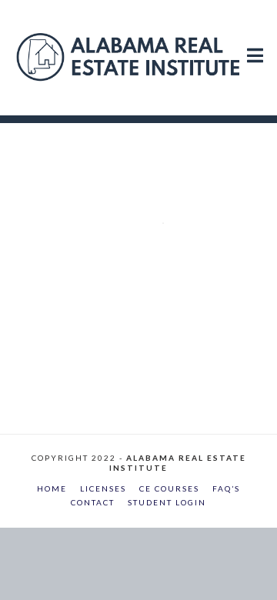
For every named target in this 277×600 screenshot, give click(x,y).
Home (52, 488)
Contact (93, 502)
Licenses (103, 488)
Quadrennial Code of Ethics (147, 173)
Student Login (167, 502)
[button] (255, 40)
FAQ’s (226, 488)
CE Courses (169, 488)
